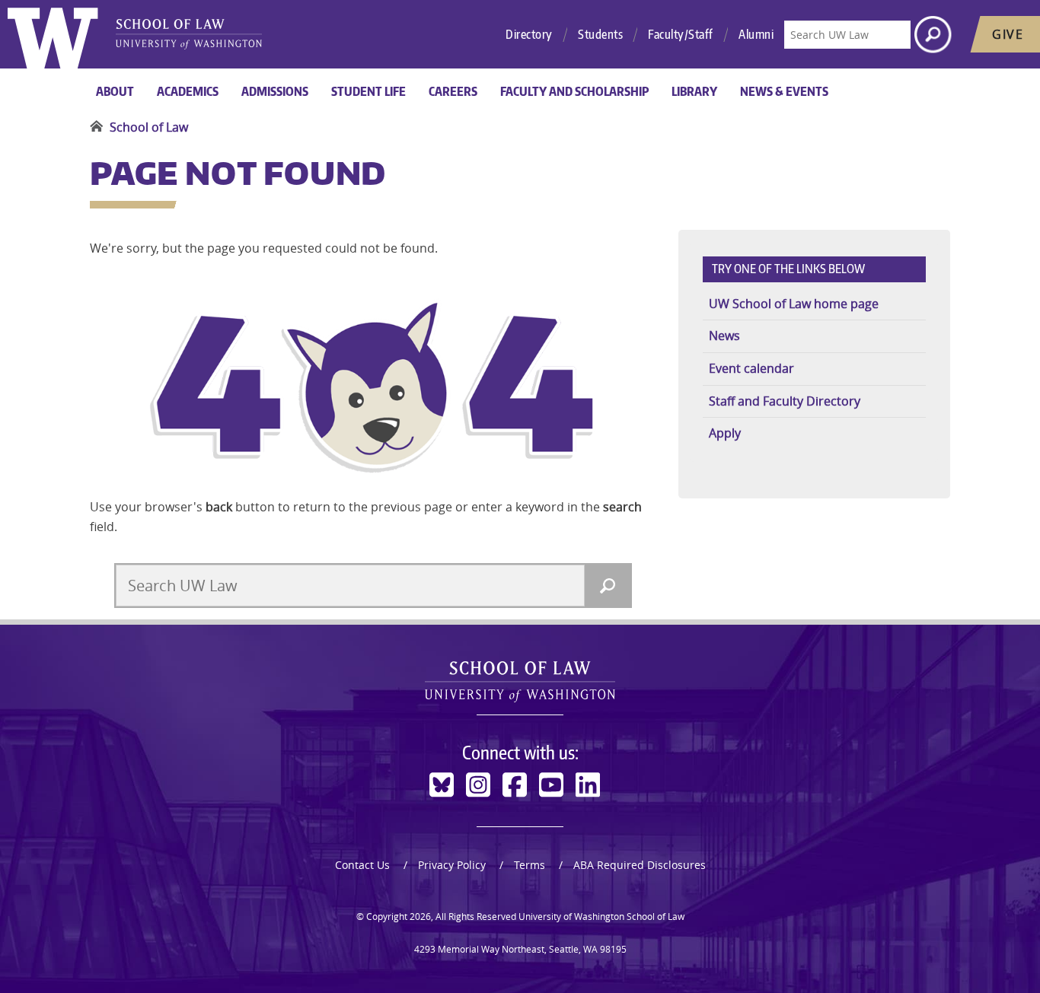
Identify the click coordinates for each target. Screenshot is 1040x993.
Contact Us (362, 865)
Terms (529, 865)
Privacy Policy (452, 865)
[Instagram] (478, 785)
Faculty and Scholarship (574, 91)
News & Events (784, 91)
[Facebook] (514, 785)
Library (694, 91)
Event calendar (751, 368)
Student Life (368, 91)
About (115, 91)
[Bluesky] (441, 785)
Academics (188, 91)
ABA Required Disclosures (639, 865)
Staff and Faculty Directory (784, 401)
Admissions (274, 91)
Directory (529, 34)
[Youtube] (551, 785)
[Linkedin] (588, 785)
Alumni (756, 34)
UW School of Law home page (794, 303)
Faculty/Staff (680, 34)
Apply (725, 433)
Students (600, 34)
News (724, 335)
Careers (453, 91)
